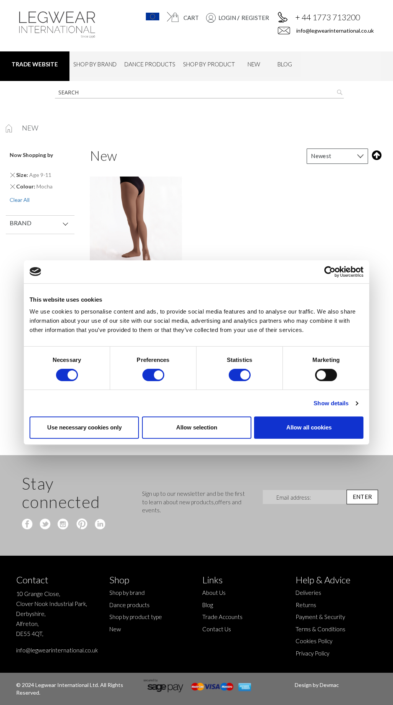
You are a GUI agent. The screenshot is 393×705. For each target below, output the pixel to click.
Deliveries (308, 592)
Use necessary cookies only (84, 427)
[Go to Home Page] (9, 128)
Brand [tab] (20, 222)
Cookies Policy (314, 640)
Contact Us (216, 629)
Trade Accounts (222, 616)
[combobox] (199, 92)
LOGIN (227, 17)
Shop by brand (127, 592)
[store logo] (59, 25)
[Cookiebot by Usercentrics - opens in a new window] (329, 271)
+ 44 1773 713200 (327, 17)
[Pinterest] (81, 524)
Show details (331, 403)
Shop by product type (135, 616)
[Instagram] (63, 524)
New (115, 629)
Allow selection (196, 427)
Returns (306, 604)
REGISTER (255, 17)
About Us (214, 592)
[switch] (153, 376)
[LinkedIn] (98, 524)
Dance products (129, 604)
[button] (148, 17)
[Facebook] (28, 524)
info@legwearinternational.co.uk (334, 30)
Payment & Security (320, 616)
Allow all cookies (309, 427)
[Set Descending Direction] (375, 155)
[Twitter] (46, 524)
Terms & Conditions (320, 629)
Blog (207, 604)
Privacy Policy (312, 653)
